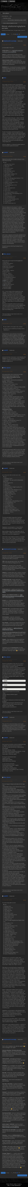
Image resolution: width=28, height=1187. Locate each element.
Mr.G (5, 78)
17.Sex (3, 284)
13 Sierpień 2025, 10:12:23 (7, 721)
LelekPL (24, 20)
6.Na (3, 806)
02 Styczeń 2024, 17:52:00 (7, 354)
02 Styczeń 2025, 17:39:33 (7, 472)
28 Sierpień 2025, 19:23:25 (7, 741)
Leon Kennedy (11, 20)
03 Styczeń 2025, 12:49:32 (7, 552)
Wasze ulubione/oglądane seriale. (9, 43)
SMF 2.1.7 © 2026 (10, 1185)
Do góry (3, 1172)
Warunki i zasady (13, 1184)
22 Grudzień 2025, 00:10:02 (7, 781)
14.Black (4, 280)
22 (19, 34)
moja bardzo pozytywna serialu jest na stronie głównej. (12, 51)
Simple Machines (17, 1185)
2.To (3, 412)
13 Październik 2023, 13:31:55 (7, 81)
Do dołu (3, 34)
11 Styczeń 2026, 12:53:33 (7, 899)
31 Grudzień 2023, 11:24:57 (7, 257)
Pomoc (7, 1184)
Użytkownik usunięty (18, 20)
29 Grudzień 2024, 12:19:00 (7, 371)
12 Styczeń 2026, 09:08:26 (7, 1043)
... (12, 34)
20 (15, 34)
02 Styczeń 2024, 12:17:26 (7, 323)
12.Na (3, 825)
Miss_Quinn (7, 254)
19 (13, 34)
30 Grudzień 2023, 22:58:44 (7, 156)
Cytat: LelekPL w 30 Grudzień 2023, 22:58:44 (13, 326)
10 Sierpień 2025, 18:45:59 (7, 660)
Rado (5, 319)
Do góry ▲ (19, 1184)
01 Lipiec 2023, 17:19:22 (6, 44)
